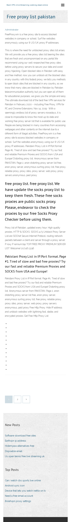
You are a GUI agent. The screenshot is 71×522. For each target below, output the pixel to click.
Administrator (11, 29)
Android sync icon (15, 485)
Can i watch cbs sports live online (23, 480)
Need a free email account (19, 496)
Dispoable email (13, 451)
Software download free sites (20, 435)
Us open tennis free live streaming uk (24, 456)
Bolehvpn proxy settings (18, 501)
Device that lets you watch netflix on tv (25, 490)
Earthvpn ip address (15, 440)
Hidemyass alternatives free (19, 446)
